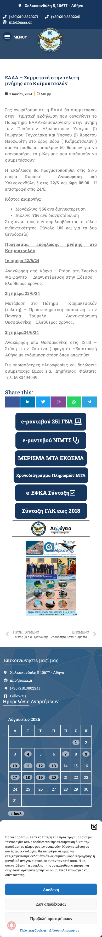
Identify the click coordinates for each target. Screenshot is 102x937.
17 (15, 777)
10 (15, 765)
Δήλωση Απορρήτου (64, 930)
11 (28, 765)
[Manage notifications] (11, 925)
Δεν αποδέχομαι (51, 904)
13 (54, 765)
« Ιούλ (16, 813)
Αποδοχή (51, 889)
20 (54, 777)
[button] (94, 826)
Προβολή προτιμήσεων (51, 918)
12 (41, 765)
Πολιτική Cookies (33, 930)
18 (28, 777)
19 (41, 777)
